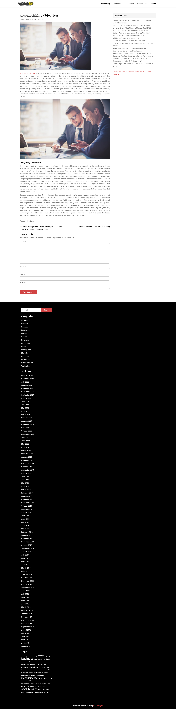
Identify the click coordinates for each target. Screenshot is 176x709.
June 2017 (25, 558)
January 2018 (26, 535)
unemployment (39, 692)
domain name (33, 664)
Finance (24, 333)
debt (28, 664)
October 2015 (26, 623)
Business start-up (39, 659)
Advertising (25, 320)
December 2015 (27, 617)
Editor (41, 19)
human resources (27, 673)
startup (41, 689)
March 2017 (26, 568)
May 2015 (25, 640)
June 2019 (25, 480)
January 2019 (26, 496)
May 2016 (25, 601)
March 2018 (26, 529)
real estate (35, 686)
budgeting (47, 656)
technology (29, 692)
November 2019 (27, 464)
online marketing (47, 681)
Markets (24, 353)
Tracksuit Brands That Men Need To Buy (129, 41)
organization (25, 683)
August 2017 (26, 552)
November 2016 (27, 581)
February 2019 (27, 493)
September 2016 (27, 588)
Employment (26, 330)
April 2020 (25, 447)
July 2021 (25, 401)
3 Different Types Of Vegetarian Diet (127, 38)
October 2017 (26, 545)
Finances (45, 667)
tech (22, 692)
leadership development (37, 675)
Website (23, 283)
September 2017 (27, 548)
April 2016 (25, 604)
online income (38, 681)
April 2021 (25, 411)
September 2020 (27, 434)
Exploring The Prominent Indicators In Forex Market (133, 56)
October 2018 (26, 506)
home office (47, 670)
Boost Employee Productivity (29, 656)
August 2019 (26, 473)
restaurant (43, 686)
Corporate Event (34, 662)
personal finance (34, 683)
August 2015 (26, 630)
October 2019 (26, 467)
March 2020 (26, 450)
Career (48, 659)
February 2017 (27, 571)
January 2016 (26, 614)
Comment (24, 241)
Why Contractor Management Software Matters (131, 25)
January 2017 (26, 574)
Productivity (25, 356)
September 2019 (27, 470)
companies (24, 662)
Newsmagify (98, 706)
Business (117, 4)
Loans (23, 346)
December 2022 (27, 379)
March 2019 (26, 490)
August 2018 (26, 512)
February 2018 (27, 532)
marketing (41, 678)
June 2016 (25, 597)
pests (48, 683)
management (28, 678)
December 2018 (27, 499)
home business (37, 670)
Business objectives (27, 73)
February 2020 (27, 454)
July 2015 (25, 633)
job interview (44, 672)
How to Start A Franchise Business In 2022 (129, 36)
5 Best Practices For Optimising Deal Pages (129, 48)
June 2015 (25, 636)
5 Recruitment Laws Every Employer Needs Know (132, 53)
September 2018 (27, 509)
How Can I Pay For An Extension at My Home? (131, 30)
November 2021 (27, 392)
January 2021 (26, 421)
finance (37, 667)
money (49, 678)
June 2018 (25, 519)
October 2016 (26, 584)
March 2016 (26, 607)
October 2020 (26, 431)
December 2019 (27, 460)
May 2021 (25, 408)
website (46, 692)
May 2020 (25, 444)
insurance (37, 673)
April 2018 (25, 526)
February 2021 (26, 418)
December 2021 (27, 388)
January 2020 (26, 457)
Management (26, 350)
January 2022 (26, 385)
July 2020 (25, 437)
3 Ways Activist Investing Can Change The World (131, 33)
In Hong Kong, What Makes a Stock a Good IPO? (132, 28)
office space (24, 681)
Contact (153, 4)
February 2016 (27, 610)
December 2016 (27, 578)
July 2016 (25, 594)
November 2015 (27, 620)
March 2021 (25, 415)
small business (30, 689)
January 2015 (26, 646)
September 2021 (27, 395)
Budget (40, 656)
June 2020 (25, 441)
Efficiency (40, 664)
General (24, 337)
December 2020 (27, 424)
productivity (26, 686)
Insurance (25, 340)
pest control (43, 683)
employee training (27, 667)
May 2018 (25, 522)
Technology (141, 4)
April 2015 (25, 643)
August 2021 (26, 398)
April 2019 (25, 486)
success (46, 689)
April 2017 (25, 565)
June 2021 (25, 405)
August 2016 (26, 591)
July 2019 (25, 477)
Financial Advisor (26, 670)
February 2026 (27, 375)
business (27, 658)
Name (23, 266)
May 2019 (25, 483)
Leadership (105, 4)
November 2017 (27, 542)
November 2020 (27, 428)
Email (22, 275)
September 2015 (27, 627)
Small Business (27, 363)
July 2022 (25, 382)
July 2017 (25, 555)
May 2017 (25, 561)
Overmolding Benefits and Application (127, 51)
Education (130, 4)
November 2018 (27, 503)
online (31, 681)
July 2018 (25, 516)
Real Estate (25, 359)
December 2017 (27, 539)
